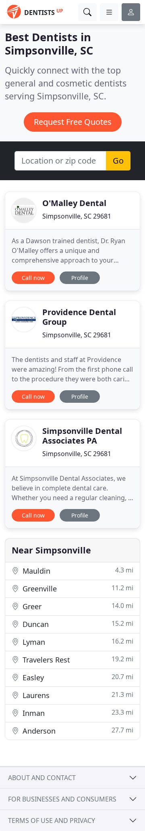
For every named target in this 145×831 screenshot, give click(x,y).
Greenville (77, 588)
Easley (77, 677)
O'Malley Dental (74, 203)
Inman (77, 713)
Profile (79, 278)
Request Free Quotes (73, 121)
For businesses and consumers (62, 799)
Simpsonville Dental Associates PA (82, 435)
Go (118, 160)
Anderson (77, 731)
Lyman (77, 642)
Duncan (77, 624)
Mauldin (77, 571)
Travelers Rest (77, 659)
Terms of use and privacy (51, 820)
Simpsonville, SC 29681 (76, 216)
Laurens (77, 695)
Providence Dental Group (79, 317)
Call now (33, 278)
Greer (77, 606)
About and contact (42, 777)
